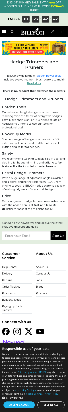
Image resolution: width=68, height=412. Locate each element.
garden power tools (48, 75)
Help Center (9, 267)
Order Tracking (11, 286)
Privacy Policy (51, 393)
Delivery (7, 273)
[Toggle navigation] (4, 31)
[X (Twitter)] (28, 331)
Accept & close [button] (19, 404)
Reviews (41, 293)
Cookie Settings (34, 393)
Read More (34, 83)
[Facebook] (6, 331)
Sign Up (58, 236)
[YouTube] (40, 331)
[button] (34, 398)
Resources (8, 293)
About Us (42, 267)
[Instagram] (17, 331)
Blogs (39, 286)
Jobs (39, 280)
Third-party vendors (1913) (32, 372)
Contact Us (43, 273)
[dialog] (34, 377)
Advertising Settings (25, 390)
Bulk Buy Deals (11, 299)
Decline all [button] (51, 404)
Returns (7, 280)
